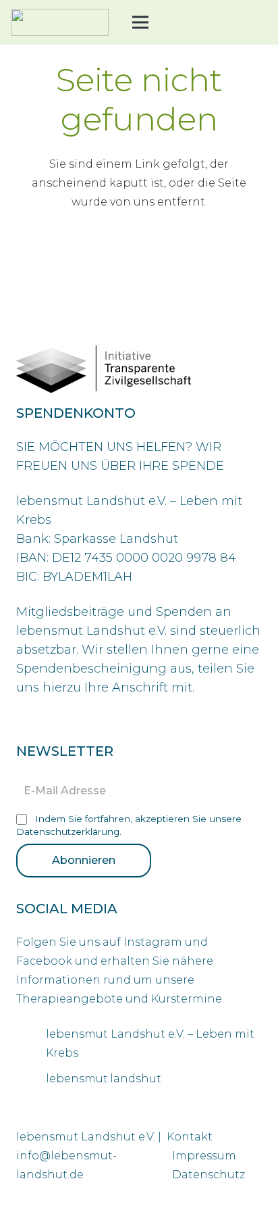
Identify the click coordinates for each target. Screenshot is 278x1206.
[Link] (60, 22)
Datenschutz (208, 1174)
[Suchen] (188, 22)
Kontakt (190, 1136)
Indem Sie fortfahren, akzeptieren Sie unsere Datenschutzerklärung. (129, 825)
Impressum (204, 1155)
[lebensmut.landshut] (31, 1078)
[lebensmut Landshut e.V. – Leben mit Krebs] (31, 1043)
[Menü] (140, 22)
